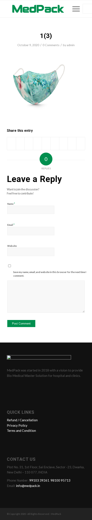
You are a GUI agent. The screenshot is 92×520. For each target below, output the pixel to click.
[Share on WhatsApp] (29, 143)
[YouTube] (35, 385)
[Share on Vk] (63, 143)
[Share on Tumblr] (54, 143)
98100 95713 (60, 480)
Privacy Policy (17, 425)
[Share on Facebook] (11, 143)
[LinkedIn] (27, 385)
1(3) (46, 35)
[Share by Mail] (80, 143)
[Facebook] (11, 385)
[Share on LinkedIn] (46, 143)
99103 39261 (39, 480)
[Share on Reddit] (72, 143)
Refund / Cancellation (22, 420)
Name (11, 203)
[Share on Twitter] (20, 143)
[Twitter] (19, 385)
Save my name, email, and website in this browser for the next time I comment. (49, 274)
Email (11, 224)
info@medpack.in (28, 486)
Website (12, 245)
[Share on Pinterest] (37, 143)
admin (71, 45)
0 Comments (51, 45)
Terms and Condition (21, 430)
